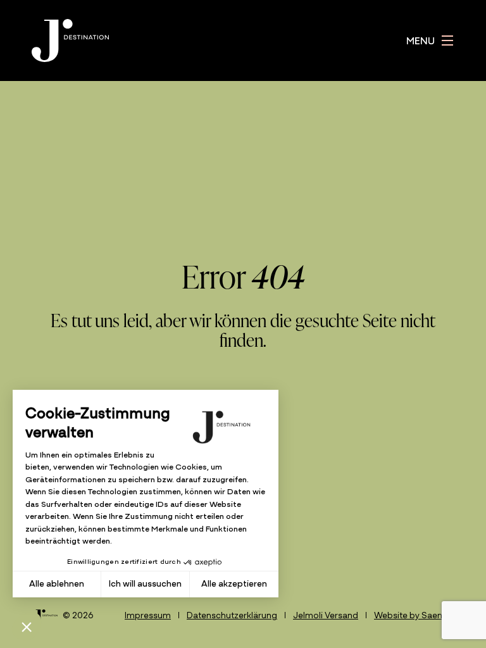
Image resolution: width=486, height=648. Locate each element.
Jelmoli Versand (325, 616)
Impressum (148, 616)
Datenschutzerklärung (232, 616)
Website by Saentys (414, 616)
